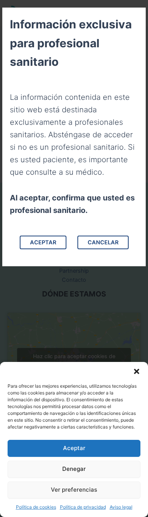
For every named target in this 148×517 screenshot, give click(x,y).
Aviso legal (121, 507)
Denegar (74, 468)
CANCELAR (103, 242)
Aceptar (74, 448)
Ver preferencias (74, 489)
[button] (136, 371)
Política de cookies (36, 507)
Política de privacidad (83, 507)
